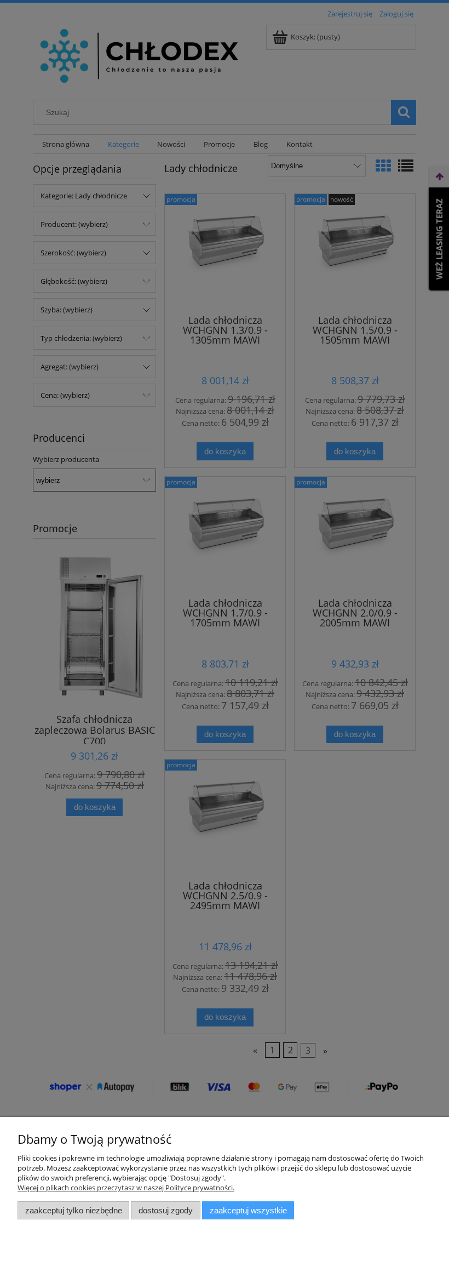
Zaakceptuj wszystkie (248, 1210)
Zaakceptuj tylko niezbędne (73, 1210)
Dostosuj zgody (166, 1210)
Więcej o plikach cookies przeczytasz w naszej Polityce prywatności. (126, 1188)
